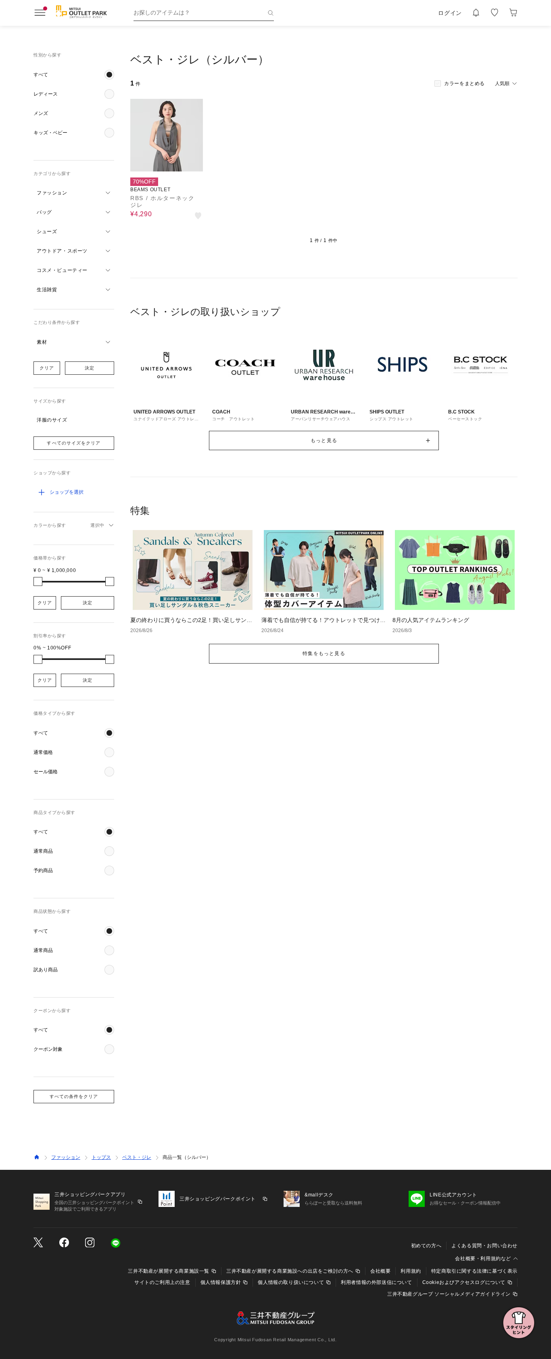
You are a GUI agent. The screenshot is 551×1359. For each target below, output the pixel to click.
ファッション (65, 1157)
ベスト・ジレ (136, 1157)
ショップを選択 (66, 492)
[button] (73, 74)
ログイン (450, 13)
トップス (101, 1157)
